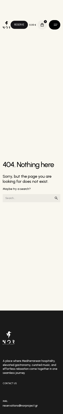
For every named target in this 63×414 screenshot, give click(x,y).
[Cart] (42, 25)
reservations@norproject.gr (20, 405)
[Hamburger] (54, 25)
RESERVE (19, 24)
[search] (56, 198)
